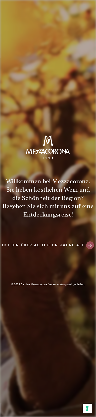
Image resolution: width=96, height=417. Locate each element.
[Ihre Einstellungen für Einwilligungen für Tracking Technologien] (87, 408)
